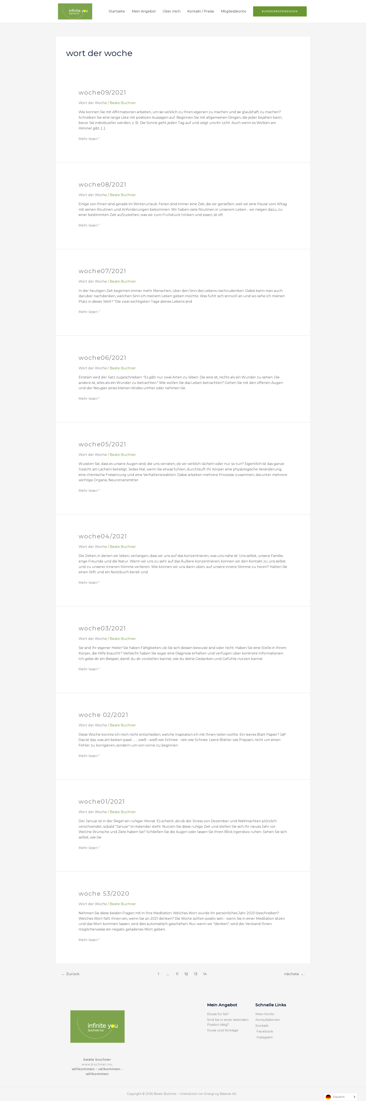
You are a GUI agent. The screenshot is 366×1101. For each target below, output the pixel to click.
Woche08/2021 (103, 184)
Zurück (70, 974)
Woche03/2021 (102, 628)
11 (177, 974)
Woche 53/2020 (104, 893)
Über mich (171, 11)
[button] (280, 11)
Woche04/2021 (103, 536)
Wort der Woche (93, 103)
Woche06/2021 (103, 357)
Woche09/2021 (102, 92)
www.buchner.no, (97, 1064)
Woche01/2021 (102, 801)
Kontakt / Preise (200, 11)
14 (205, 974)
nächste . (294, 974)
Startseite (117, 11)
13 (195, 974)
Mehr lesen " (89, 138)
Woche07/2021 (102, 271)
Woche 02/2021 (104, 714)
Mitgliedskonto (233, 11)
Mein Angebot (144, 11)
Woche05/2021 (102, 444)
